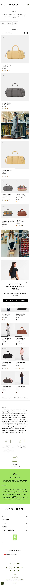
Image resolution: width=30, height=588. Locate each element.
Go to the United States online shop (15, 300)
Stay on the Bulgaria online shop (15, 305)
